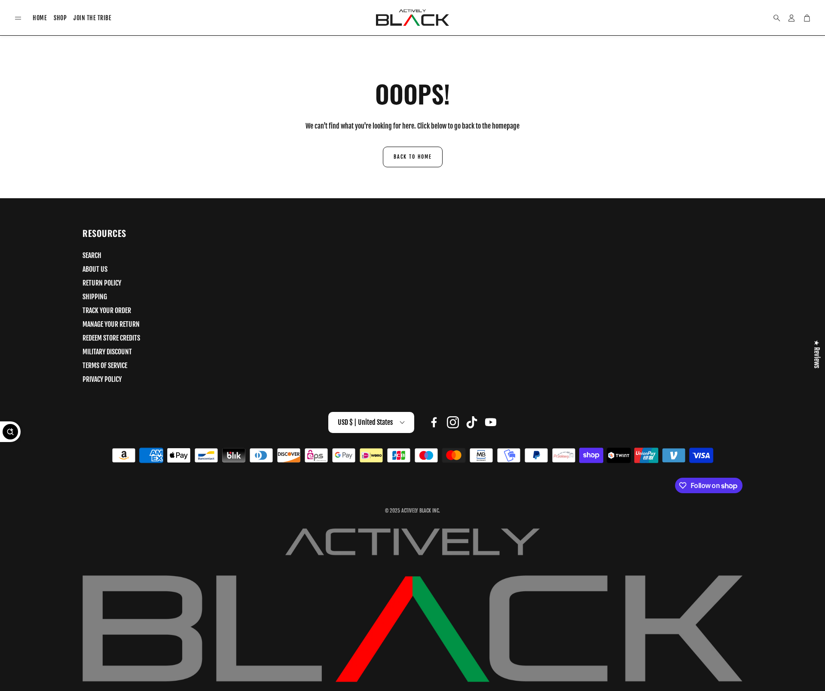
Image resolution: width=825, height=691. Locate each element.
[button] (18, 18)
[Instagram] (453, 422)
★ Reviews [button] (817, 354)
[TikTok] (472, 422)
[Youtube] (491, 422)
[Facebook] (434, 422)
